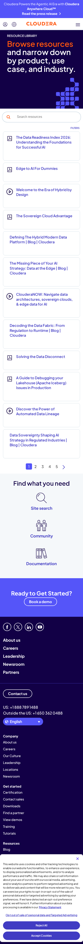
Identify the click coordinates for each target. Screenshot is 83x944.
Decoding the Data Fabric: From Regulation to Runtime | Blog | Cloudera (37, 330)
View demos (12, 820)
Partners (11, 672)
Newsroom (13, 664)
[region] (41, 898)
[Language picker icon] (14, 24)
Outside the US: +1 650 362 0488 (33, 713)
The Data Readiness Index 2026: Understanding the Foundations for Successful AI (44, 142)
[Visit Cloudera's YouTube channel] (40, 627)
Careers (10, 647)
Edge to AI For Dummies (37, 168)
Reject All (41, 925)
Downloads (11, 806)
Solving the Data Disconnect (40, 356)
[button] (8, 117)
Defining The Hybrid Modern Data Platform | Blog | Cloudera (38, 239)
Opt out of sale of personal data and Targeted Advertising (41, 915)
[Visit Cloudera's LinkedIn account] (29, 627)
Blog (6, 849)
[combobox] (48, 117)
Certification (12, 792)
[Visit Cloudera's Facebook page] (7, 627)
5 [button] (57, 466)
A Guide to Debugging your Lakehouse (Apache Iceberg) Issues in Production (41, 382)
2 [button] (35, 466)
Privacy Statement (50, 907)
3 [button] (43, 466)
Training (9, 826)
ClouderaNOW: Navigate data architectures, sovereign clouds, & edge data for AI (44, 299)
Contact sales (13, 799)
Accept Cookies (41, 935)
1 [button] (29, 466)
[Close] (77, 858)
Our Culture (12, 756)
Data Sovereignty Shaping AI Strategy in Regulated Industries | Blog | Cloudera (38, 440)
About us (11, 639)
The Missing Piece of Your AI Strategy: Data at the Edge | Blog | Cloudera (39, 268)
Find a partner (13, 813)
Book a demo (40, 601)
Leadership (14, 656)
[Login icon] (5, 24)
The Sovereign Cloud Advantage (44, 215)
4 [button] (50, 466)
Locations (10, 769)
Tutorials (9, 833)
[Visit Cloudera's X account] (18, 627)
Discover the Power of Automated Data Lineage (37, 411)
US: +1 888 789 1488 (20, 707)
